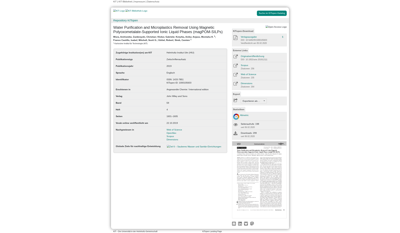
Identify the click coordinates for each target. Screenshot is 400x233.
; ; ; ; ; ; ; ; (164, 39)
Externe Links (240, 50)
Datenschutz (153, 1)
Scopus (170, 136)
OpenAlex (171, 133)
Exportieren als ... (253, 101)
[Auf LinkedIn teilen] (240, 223)
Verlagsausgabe (249, 37)
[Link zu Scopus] (235, 66)
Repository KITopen (125, 20)
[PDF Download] (235, 38)
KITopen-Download (243, 31)
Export (236, 94)
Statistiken (238, 109)
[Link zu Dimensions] (235, 84)
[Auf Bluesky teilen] (247, 223)
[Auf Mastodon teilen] (252, 223)
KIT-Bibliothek (126, 1)
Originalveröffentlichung (252, 56)
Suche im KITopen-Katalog (272, 13)
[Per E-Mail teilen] (234, 223)
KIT (115, 1)
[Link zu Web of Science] (235, 75)
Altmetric (244, 115)
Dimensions (172, 139)
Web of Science (174, 129)
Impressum (139, 1)
